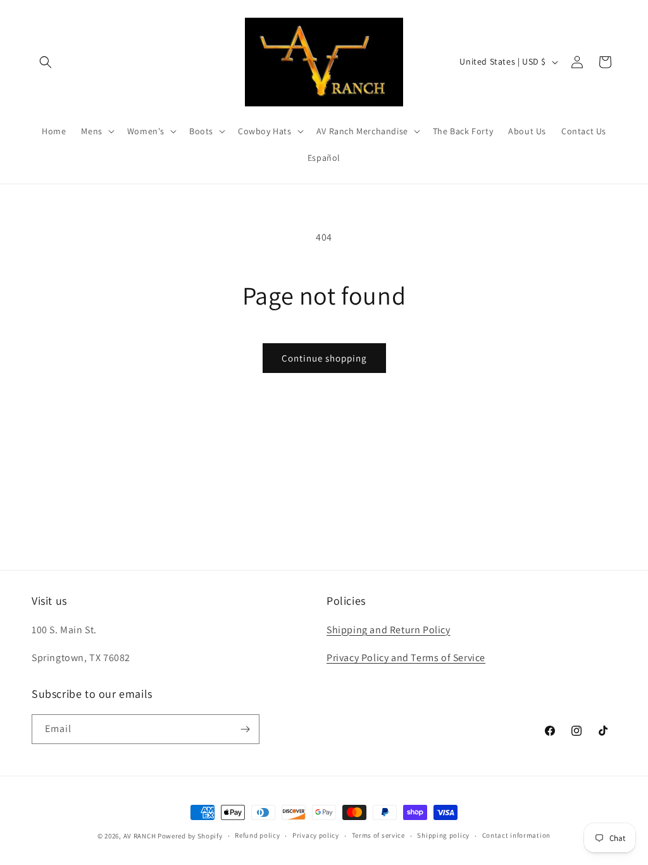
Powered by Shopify (190, 835)
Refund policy (257, 835)
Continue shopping (324, 358)
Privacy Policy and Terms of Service (406, 657)
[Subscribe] (245, 729)
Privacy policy (315, 835)
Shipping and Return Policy (389, 629)
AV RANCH (139, 835)
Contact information (516, 835)
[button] (45, 62)
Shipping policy (443, 835)
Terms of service (378, 835)
